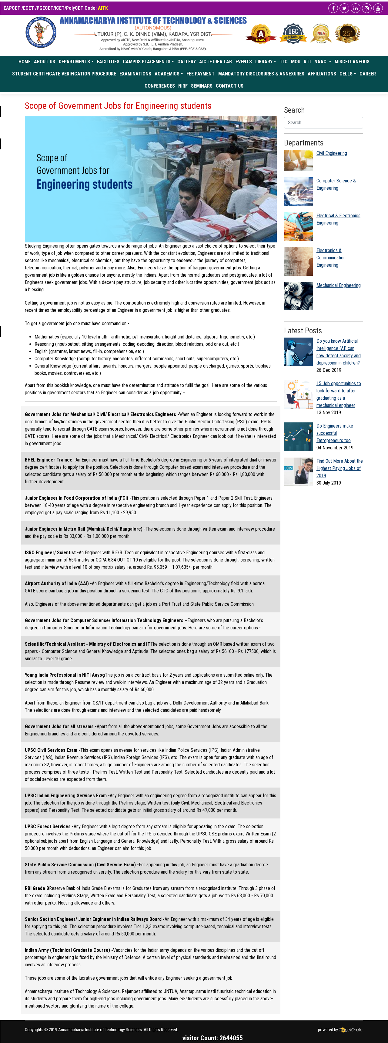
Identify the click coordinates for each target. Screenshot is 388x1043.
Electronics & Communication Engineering (331, 258)
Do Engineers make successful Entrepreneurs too (334, 433)
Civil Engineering (331, 153)
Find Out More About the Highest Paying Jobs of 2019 (339, 468)
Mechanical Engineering (338, 285)
